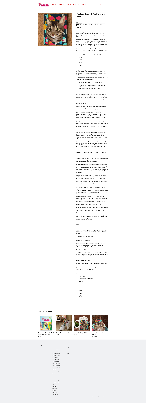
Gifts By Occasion (55, 351)
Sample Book (62, 4)
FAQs (79, 4)
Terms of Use (55, 394)
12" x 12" (79, 24)
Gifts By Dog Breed (56, 347)
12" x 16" (85, 24)
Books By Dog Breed (56, 353)
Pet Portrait (54, 375)
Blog (83, 4)
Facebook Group (55, 380)
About (74, 4)
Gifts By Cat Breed (56, 349)
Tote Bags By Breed (56, 373)
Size (77, 22)
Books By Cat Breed (56, 355)
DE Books (54, 378)
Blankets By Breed (56, 367)
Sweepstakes (55, 388)
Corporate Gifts (55, 382)
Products (69, 4)
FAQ (53, 344)
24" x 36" (79, 27)
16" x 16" (90, 24)
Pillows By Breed (55, 369)
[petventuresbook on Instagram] (41, 345)
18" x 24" (102, 24)
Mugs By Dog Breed (56, 363)
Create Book (54, 4)
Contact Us (54, 390)
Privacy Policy (55, 392)
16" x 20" (96, 24)
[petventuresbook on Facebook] (39, 345)
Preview (54, 386)
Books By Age (55, 357)
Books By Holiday (55, 359)
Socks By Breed (55, 361)
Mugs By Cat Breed (56, 365)
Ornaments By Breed (56, 371)
